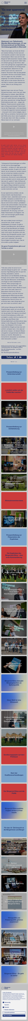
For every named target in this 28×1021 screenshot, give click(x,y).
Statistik (7, 1007)
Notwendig (7, 1002)
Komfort (7, 1004)
